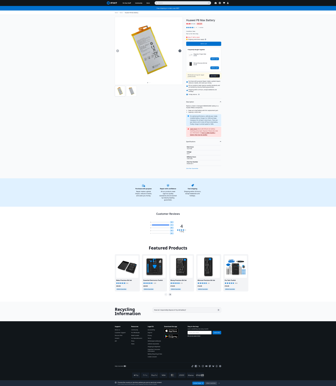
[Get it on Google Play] (171, 336)
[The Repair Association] (220, 366)
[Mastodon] (210, 366)
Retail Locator (135, 335)
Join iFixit (214, 76)
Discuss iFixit (118, 335)
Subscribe (217, 332)
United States (197, 383)
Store (116, 12)
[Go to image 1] (148, 83)
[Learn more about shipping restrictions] (205, 39)
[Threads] (217, 366)
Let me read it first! (194, 336)
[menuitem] (127, 3)
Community (134, 330)
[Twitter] (199, 366)
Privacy (150, 335)
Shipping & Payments (154, 346)
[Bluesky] (213, 366)
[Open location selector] (220, 3)
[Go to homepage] (112, 3)
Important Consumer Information (154, 350)
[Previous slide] (165, 294)
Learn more (193, 129)
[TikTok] (192, 366)
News (132, 344)
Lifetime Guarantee (153, 344)
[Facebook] (196, 366)
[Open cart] (224, 3)
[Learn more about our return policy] (198, 94)
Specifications (190, 142)
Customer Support (120, 332)
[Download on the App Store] (171, 331)
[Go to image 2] (150, 83)
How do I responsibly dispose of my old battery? (170, 310)
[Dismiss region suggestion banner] (219, 383)
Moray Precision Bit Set (200, 63)
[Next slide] (170, 294)
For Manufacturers (136, 338)
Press (132, 341)
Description (190, 102)
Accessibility (151, 330)
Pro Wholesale (135, 332)
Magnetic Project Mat (200, 54)
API (116, 341)
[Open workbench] (215, 3)
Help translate (119, 366)
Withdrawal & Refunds (154, 341)
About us (117, 330)
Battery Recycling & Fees (155, 354)
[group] (117, 51)
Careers (117, 338)
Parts (121, 12)
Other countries (211, 383)
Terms (149, 338)
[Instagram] (203, 366)
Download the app (170, 326)
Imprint (150, 332)
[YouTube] (206, 366)
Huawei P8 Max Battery (131, 12)
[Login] (227, 3)
